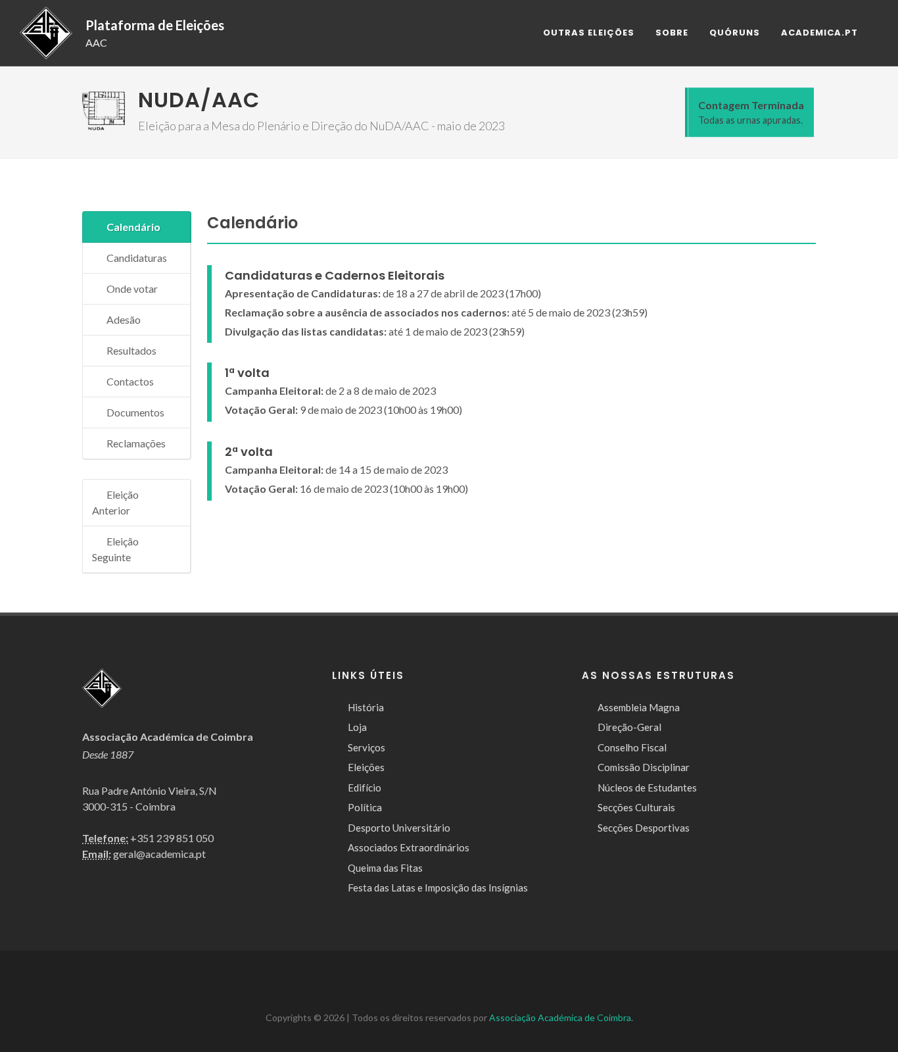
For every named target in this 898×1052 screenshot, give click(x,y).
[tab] (136, 227)
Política (365, 807)
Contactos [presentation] (130, 381)
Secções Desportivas (644, 828)
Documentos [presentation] (135, 412)
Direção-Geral (629, 727)
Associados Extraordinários (408, 847)
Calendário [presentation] (133, 226)
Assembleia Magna (639, 707)
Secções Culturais (636, 807)
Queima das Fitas (385, 868)
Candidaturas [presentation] (136, 257)
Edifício (364, 787)
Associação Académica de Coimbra (560, 1017)
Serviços (366, 747)
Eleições (366, 767)
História (366, 707)
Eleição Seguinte (115, 549)
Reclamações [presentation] (136, 443)
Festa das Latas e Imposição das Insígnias (438, 887)
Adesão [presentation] (123, 319)
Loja (357, 727)
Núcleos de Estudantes (647, 787)
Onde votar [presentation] (132, 288)
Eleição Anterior (115, 502)
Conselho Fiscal (632, 747)
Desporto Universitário (399, 828)
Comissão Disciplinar (644, 767)
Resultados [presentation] (131, 350)
